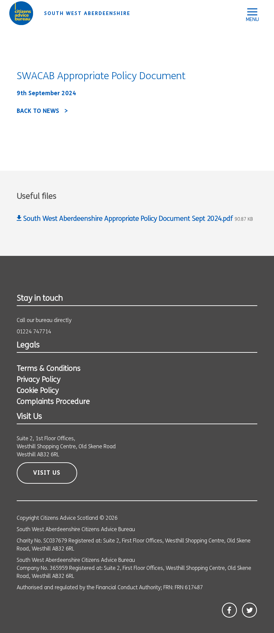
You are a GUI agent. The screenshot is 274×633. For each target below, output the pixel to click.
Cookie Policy (38, 391)
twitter (249, 610)
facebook (229, 610)
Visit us (46, 473)
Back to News (38, 112)
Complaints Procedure (53, 402)
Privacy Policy (38, 380)
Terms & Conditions (49, 369)
